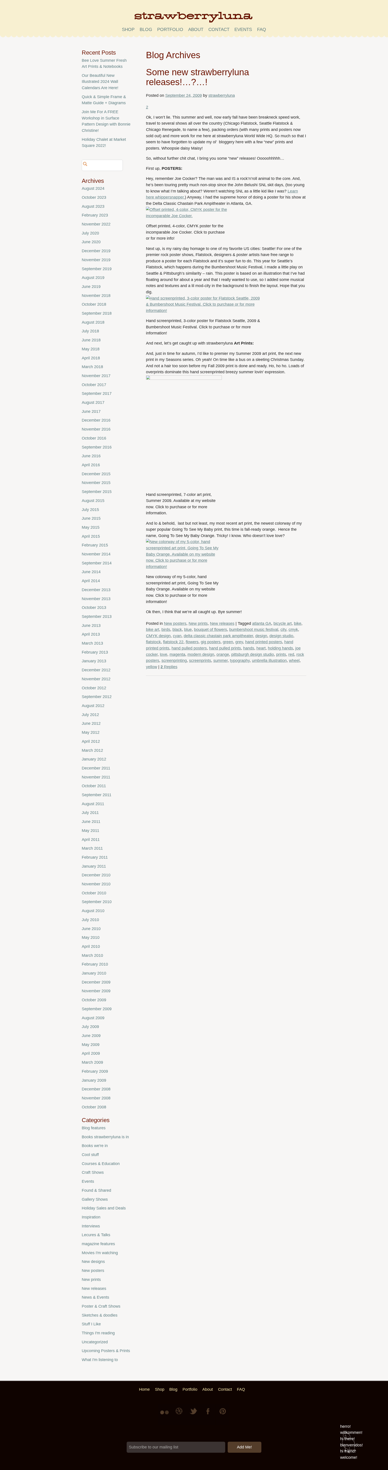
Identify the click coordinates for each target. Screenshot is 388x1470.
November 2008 (96, 1098)
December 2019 (96, 251)
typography (240, 660)
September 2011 (96, 795)
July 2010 (90, 919)
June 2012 (91, 723)
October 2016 (94, 438)
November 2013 (96, 599)
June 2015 (91, 518)
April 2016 (91, 465)
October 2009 (94, 1000)
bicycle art (282, 623)
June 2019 (91, 286)
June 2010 (91, 928)
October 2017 (94, 384)
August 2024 (93, 188)
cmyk (293, 629)
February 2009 (95, 1071)
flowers (192, 642)
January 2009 (94, 1080)
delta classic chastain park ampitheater (218, 636)
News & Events (95, 1297)
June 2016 (91, 456)
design (261, 636)
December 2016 (96, 420)
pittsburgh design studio (252, 654)
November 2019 (96, 260)
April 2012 (91, 741)
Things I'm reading (98, 1333)
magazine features (98, 1244)
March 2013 (92, 643)
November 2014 (96, 554)
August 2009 (93, 1018)
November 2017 (96, 376)
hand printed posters (263, 642)
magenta (177, 654)
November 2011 (96, 777)
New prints (198, 623)
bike (297, 623)
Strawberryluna (194, 19)
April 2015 (91, 536)
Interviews (91, 1226)
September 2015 (97, 491)
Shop (128, 29)
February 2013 (95, 652)
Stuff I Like (91, 1324)
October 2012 (94, 688)
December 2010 (96, 875)
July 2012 (90, 714)
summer (220, 660)
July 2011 (90, 812)
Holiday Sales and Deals (104, 1208)
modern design (200, 654)
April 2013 (91, 634)
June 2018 (91, 340)
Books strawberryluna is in (105, 1137)
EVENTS (243, 29)
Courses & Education (101, 1163)
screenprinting (174, 660)
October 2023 (94, 197)
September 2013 (97, 616)
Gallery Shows (95, 1199)
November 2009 (96, 991)
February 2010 (95, 964)
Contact (218, 29)
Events (88, 1181)
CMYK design (158, 636)
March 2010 (92, 955)
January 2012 (94, 759)
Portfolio (170, 29)
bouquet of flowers (210, 629)
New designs (93, 1261)
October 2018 (94, 304)
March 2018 (92, 367)
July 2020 (90, 233)
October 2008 (94, 1107)
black (177, 629)
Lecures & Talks (96, 1235)
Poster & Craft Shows (101, 1306)
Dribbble (179, 1414)
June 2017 (91, 411)
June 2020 (91, 242)
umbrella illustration (269, 660)
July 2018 (90, 331)
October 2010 (94, 893)
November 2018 (96, 295)
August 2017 (93, 402)
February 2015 (95, 545)
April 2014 (91, 581)
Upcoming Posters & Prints (106, 1350)
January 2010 (94, 973)
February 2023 (95, 215)
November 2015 (96, 482)
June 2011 (91, 821)
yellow (151, 667)
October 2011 (94, 786)
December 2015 (96, 474)
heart (261, 648)
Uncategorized (95, 1342)
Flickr (165, 1414)
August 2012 (93, 705)
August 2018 (93, 322)
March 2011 (92, 848)
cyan (177, 636)
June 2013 (91, 625)
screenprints (200, 660)
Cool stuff (90, 1154)
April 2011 (91, 839)
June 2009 (91, 1035)
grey (239, 642)
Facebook (208, 1414)
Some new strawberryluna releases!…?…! (197, 77)
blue (188, 629)
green (228, 642)
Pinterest (223, 1414)
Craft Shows (93, 1172)
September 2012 (97, 696)
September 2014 (97, 563)
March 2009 (92, 1062)
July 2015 (90, 509)
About (195, 29)
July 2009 (90, 1026)
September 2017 (97, 393)
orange (222, 654)
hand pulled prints (225, 648)
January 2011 (94, 866)
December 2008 (96, 1089)
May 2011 (90, 830)
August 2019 (93, 277)
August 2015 (93, 500)
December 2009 (96, 982)
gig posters (210, 642)
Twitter (194, 1414)
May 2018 (90, 349)
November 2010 (96, 884)
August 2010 (93, 911)
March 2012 (92, 750)
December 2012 (96, 670)
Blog (146, 29)
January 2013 (94, 661)
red (291, 654)
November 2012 (96, 679)
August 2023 (93, 206)
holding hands (280, 648)
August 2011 (93, 804)
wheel (294, 660)
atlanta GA (261, 623)
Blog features (94, 1128)
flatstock (153, 642)
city (283, 629)
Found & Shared (96, 1190)
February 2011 (95, 857)
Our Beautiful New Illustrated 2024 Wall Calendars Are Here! (100, 81)
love (163, 654)
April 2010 (91, 946)
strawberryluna (221, 95)
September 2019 (97, 269)
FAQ (261, 29)
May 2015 (90, 527)
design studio (281, 636)
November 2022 (96, 224)
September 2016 (97, 447)
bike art (152, 629)
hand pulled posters (189, 648)
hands (248, 648)
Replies (169, 667)
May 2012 (90, 732)
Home (144, 1389)
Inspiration (91, 1217)
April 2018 (91, 358)
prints (281, 654)
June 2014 (91, 572)
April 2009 (91, 1053)
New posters (175, 623)
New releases (222, 623)
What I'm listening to (100, 1359)
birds (165, 629)
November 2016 (96, 429)
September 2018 (97, 313)
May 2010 (90, 937)
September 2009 (97, 1009)
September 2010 (97, 902)
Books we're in (95, 1145)
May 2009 (90, 1044)
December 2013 (96, 590)
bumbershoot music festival (253, 629)
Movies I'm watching (100, 1253)
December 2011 (96, 768)
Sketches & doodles (99, 1315)
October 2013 (94, 607)
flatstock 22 (173, 642)
